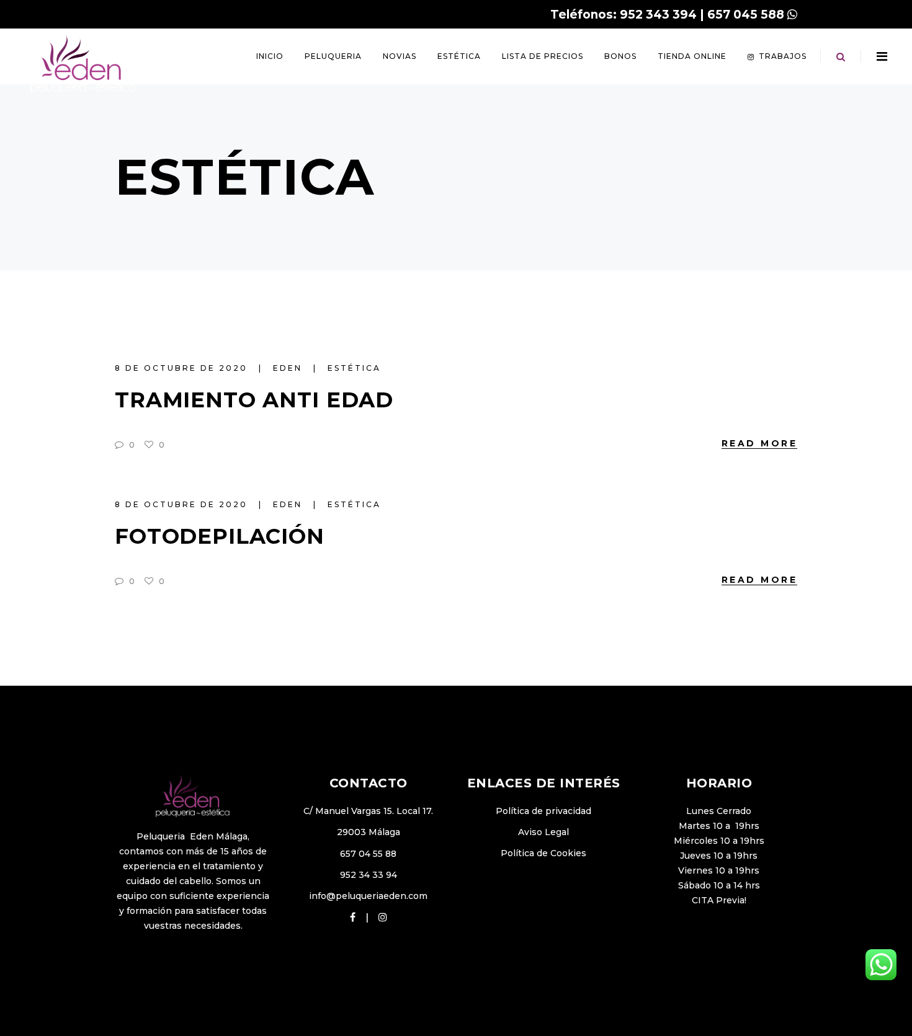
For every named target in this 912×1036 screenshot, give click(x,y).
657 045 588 (745, 14)
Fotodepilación (219, 536)
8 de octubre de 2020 (183, 368)
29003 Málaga (368, 832)
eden (289, 368)
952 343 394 (658, 14)
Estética (354, 368)
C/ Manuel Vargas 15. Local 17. (368, 811)
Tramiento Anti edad (254, 400)
